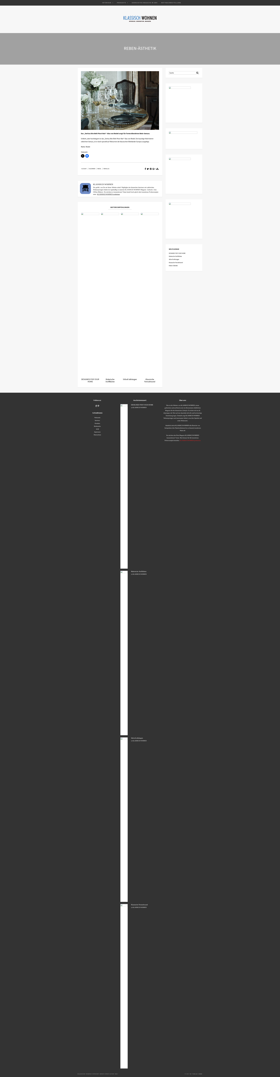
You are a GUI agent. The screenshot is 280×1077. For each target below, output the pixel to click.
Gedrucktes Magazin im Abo (145, 3)
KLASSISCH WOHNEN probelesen (108, 194)
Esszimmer (92, 168)
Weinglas (106, 168)
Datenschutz (97, 435)
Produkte (121, 3)
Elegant (84, 168)
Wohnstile (97, 417)
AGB (97, 429)
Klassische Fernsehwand (176, 263)
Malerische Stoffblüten (175, 256)
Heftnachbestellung (171, 3)
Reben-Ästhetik (173, 266)
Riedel (99, 168)
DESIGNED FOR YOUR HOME (177, 253)
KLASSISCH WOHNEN (140, 407)
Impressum (97, 432)
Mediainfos (97, 426)
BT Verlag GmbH (196, 1073)
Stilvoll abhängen (174, 259)
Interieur (106, 3)
